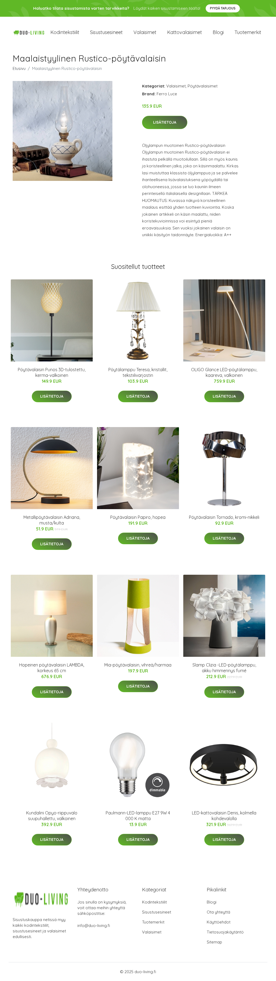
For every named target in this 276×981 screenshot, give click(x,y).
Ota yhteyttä (218, 912)
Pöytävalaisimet (203, 86)
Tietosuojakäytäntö (225, 932)
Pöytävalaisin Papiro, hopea (137, 517)
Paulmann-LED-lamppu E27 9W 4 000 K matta (138, 815)
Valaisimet (144, 32)
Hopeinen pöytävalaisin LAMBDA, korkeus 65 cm (51, 667)
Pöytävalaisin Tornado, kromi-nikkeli (224, 517)
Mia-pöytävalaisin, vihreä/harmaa (137, 665)
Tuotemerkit (247, 32)
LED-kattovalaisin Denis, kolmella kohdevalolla (224, 815)
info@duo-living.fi (93, 925)
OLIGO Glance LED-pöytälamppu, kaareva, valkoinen (224, 372)
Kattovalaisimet (184, 32)
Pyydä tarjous (223, 8)
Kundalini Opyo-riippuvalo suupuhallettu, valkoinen (51, 815)
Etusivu (19, 68)
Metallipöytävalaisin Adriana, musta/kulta (51, 520)
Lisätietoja (164, 122)
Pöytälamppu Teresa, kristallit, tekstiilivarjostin (137, 372)
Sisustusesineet (106, 32)
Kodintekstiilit (64, 32)
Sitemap (214, 942)
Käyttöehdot (218, 922)
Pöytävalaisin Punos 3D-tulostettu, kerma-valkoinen (51, 372)
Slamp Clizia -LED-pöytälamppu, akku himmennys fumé (224, 667)
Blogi (218, 32)
